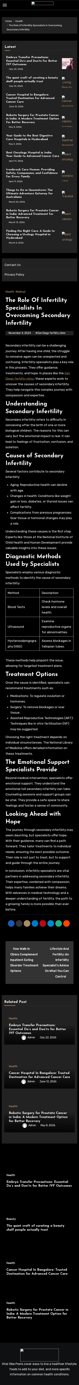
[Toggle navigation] (5, 5)
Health (10, 292)
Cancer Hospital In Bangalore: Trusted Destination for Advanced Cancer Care (30, 98)
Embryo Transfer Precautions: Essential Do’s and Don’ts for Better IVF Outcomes (31, 61)
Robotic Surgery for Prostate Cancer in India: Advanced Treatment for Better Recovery (32, 214)
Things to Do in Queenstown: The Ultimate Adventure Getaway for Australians (29, 194)
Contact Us (13, 265)
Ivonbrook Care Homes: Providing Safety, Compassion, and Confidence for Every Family (32, 173)
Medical (20, 292)
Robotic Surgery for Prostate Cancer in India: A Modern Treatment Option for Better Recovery (32, 119)
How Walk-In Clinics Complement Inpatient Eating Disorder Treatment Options (24, 960)
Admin (31, 1037)
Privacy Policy (14, 274)
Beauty (11, 1219)
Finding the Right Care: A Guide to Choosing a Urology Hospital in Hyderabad (30, 234)
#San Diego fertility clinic (50, 333)
